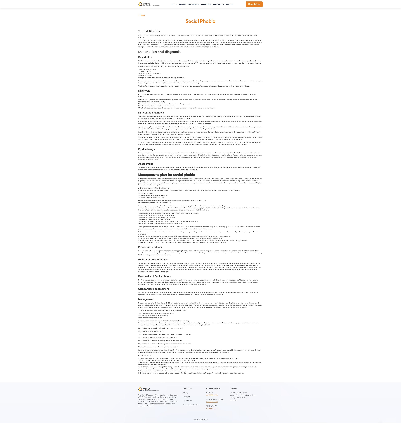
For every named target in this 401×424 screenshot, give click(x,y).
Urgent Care (254, 4)
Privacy (185, 392)
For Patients (206, 4)
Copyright (186, 397)
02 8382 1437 (212, 408)
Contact (229, 4)
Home (174, 4)
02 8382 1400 (212, 395)
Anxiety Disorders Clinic (191, 405)
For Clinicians (218, 4)
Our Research (193, 4)
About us (182, 4)
